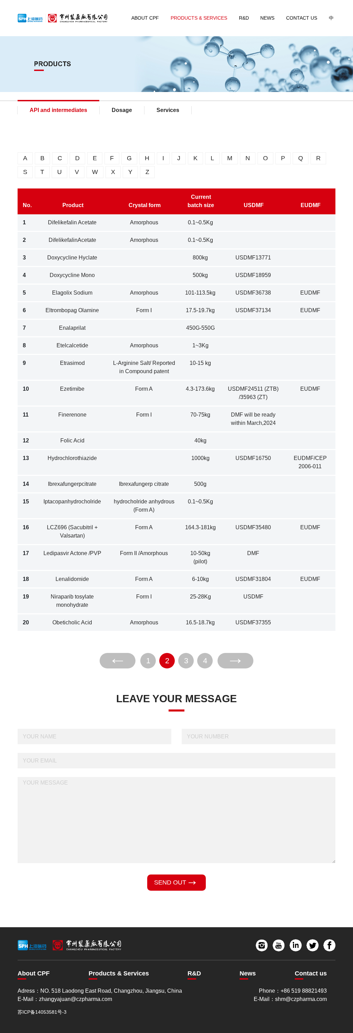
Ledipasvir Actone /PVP (72, 553)
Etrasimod (72, 363)
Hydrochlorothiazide (72, 458)
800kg (200, 257)
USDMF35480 (253, 527)
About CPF (145, 18)
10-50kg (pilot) (200, 557)
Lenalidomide (72, 579)
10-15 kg (200, 363)
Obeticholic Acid (72, 622)
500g (200, 484)
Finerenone (72, 415)
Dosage (122, 110)
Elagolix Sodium (72, 293)
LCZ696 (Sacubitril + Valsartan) (72, 531)
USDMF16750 (253, 458)
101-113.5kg (200, 293)
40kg (200, 440)
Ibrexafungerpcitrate (72, 484)
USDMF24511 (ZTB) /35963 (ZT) (253, 393)
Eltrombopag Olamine (72, 310)
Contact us (311, 973)
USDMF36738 (253, 293)
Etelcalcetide (72, 345)
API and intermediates (58, 110)
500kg (200, 275)
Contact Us (301, 18)
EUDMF (310, 293)
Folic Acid (72, 440)
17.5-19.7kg (200, 310)
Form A (144, 389)
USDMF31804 (253, 579)
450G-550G (200, 328)
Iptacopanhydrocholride (72, 501)
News (267, 18)
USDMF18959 (253, 275)
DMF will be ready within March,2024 (253, 419)
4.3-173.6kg (200, 389)
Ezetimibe (72, 389)
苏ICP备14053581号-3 (42, 1012)
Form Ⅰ (144, 310)
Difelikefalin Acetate (72, 222)
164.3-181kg (200, 527)
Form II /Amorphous (144, 553)
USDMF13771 (253, 257)
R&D (244, 18)
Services (168, 110)
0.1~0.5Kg (200, 222)
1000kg (200, 458)
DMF (253, 553)
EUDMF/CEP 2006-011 (310, 462)
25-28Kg (200, 597)
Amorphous (144, 222)
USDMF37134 (253, 310)
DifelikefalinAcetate (72, 240)
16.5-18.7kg (200, 622)
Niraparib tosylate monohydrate (72, 601)
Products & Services (199, 18)
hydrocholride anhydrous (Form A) (144, 506)
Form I (144, 415)
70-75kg (200, 415)
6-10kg (200, 579)
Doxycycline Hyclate (72, 257)
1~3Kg (200, 345)
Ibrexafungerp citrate (144, 484)
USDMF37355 (253, 622)
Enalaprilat (72, 328)
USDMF (253, 597)
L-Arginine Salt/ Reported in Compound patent (144, 367)
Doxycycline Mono (72, 275)
